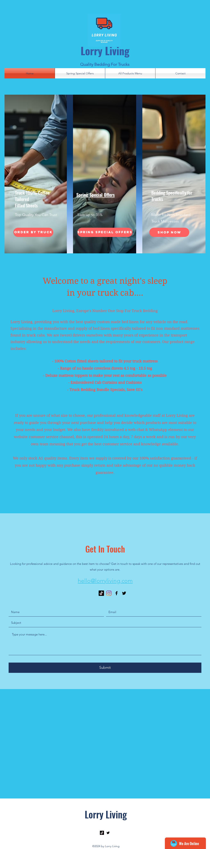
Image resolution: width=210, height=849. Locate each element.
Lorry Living (105, 50)
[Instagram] (109, 593)
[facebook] (116, 593)
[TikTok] (101, 593)
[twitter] (124, 593)
